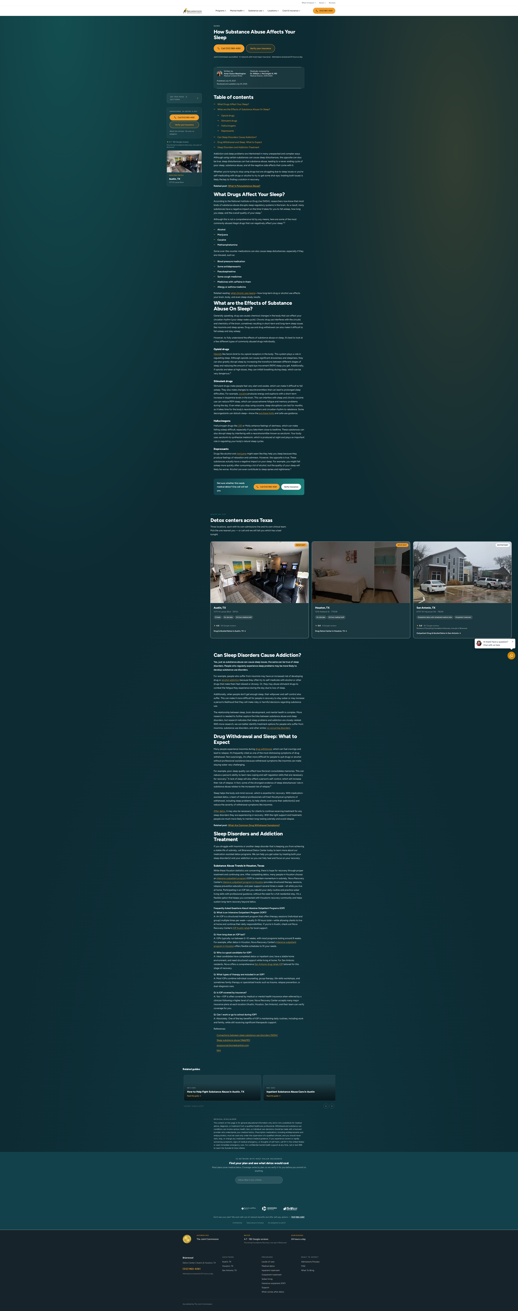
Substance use (255, 10)
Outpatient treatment (272, 1274)
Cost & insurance (290, 10)
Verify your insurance (260, 48)
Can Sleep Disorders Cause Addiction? (237, 137)
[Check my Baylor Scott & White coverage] (249, 1209)
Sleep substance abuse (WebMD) (233, 1040)
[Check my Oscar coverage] (238, 1190)
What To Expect (308, 3)
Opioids (218, 354)
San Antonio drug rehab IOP (269, 964)
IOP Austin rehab (241, 928)
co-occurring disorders (278, 728)
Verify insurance (291, 487)
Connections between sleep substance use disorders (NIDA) (247, 1035)
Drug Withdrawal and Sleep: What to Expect (239, 142)
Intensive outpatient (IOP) (273, 1283)
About (321, 3)
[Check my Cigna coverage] (238, 1199)
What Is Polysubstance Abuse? (244, 186)
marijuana (241, 453)
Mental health (236, 10)
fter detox (220, 811)
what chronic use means (243, 293)
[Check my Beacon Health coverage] (301, 1199)
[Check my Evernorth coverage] (217, 1190)
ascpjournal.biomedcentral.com (233, 1045)
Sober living (267, 1279)
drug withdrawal (263, 749)
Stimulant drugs (229, 120)
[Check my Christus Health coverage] (228, 1209)
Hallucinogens (228, 125)
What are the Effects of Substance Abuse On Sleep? (243, 109)
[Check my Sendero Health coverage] (269, 1209)
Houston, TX (227, 1266)
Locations (272, 10)
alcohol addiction (230, 680)
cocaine (243, 393)
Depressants (227, 130)
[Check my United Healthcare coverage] (259, 1199)
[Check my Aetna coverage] (321, 1199)
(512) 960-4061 (326, 10)
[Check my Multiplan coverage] (217, 1199)
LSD (240, 425)
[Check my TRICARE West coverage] (290, 1209)
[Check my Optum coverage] (259, 1190)
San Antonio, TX (229, 1270)
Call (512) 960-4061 (231, 48)
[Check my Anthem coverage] (197, 1199)
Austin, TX (226, 1262)
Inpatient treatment (271, 1270)
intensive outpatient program (231, 878)
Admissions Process (310, 1262)
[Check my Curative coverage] (280, 1190)
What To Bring (307, 1270)
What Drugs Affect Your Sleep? (233, 104)
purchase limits (266, 413)
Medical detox (268, 1266)
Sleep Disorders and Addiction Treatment (238, 147)
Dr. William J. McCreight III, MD (263, 73)
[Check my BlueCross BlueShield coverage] (280, 1199)
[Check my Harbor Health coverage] (197, 1190)
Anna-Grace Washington (235, 73)
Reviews (332, 3)
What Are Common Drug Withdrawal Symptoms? (254, 825)
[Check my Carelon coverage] (301, 1190)
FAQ (303, 1266)
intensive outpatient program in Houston (242, 882)
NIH (219, 1050)
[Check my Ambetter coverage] (321, 1190)
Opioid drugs (227, 115)
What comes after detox (273, 1292)
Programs (220, 10)
